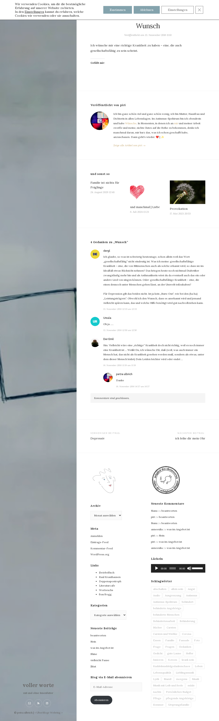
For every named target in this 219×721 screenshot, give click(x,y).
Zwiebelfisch (106, 572)
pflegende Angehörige (180, 698)
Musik (195, 679)
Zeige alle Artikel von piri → (129, 145)
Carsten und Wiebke (165, 633)
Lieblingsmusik (185, 672)
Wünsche (130, 123)
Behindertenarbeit (164, 621)
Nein (93, 641)
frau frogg (105, 594)
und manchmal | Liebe (145, 207)
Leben (199, 666)
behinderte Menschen (166, 614)
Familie (169, 640)
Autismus (191, 595)
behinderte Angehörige (167, 608)
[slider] (197, 568)
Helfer (189, 653)
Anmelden (96, 536)
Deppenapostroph (110, 581)
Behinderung (187, 621)
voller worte (38, 685)
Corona (186, 633)
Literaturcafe (107, 585)
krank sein (188, 659)
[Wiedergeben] (156, 568)
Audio (156, 595)
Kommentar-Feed (101, 548)
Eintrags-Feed (99, 542)
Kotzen (172, 659)
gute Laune (174, 653)
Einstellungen (34, 12)
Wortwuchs (106, 590)
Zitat (93, 666)
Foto (197, 640)
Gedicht (158, 653)
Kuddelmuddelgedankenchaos (171, 666)
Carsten (171, 627)
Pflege (157, 698)
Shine (93, 654)
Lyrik (156, 679)
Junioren (158, 659)
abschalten (159, 589)
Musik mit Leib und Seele (168, 685)
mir (176, 123)
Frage (157, 646)
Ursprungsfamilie (178, 704)
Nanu (154, 510)
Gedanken (185, 646)
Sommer (158, 704)
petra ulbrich (124, 374)
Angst (191, 589)
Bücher (157, 627)
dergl (106, 250)
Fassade (184, 640)
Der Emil (108, 339)
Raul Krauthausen (110, 577)
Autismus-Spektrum (165, 601)
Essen (157, 640)
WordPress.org (99, 554)
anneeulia (157, 529)
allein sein (177, 589)
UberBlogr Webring (49, 712)
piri (153, 517)
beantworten (98, 635)
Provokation (179, 209)
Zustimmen (118, 10)
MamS (168, 679)
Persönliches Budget (178, 691)
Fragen (169, 646)
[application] (178, 568)
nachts (157, 691)
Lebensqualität (162, 672)
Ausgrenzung (173, 595)
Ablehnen (146, 10)
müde (191, 685)
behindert (187, 601)
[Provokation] (187, 192)
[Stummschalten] (189, 568)
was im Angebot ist (102, 647)
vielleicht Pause (99, 660)
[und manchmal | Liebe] (148, 191)
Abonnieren (101, 700)
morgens (181, 679)
